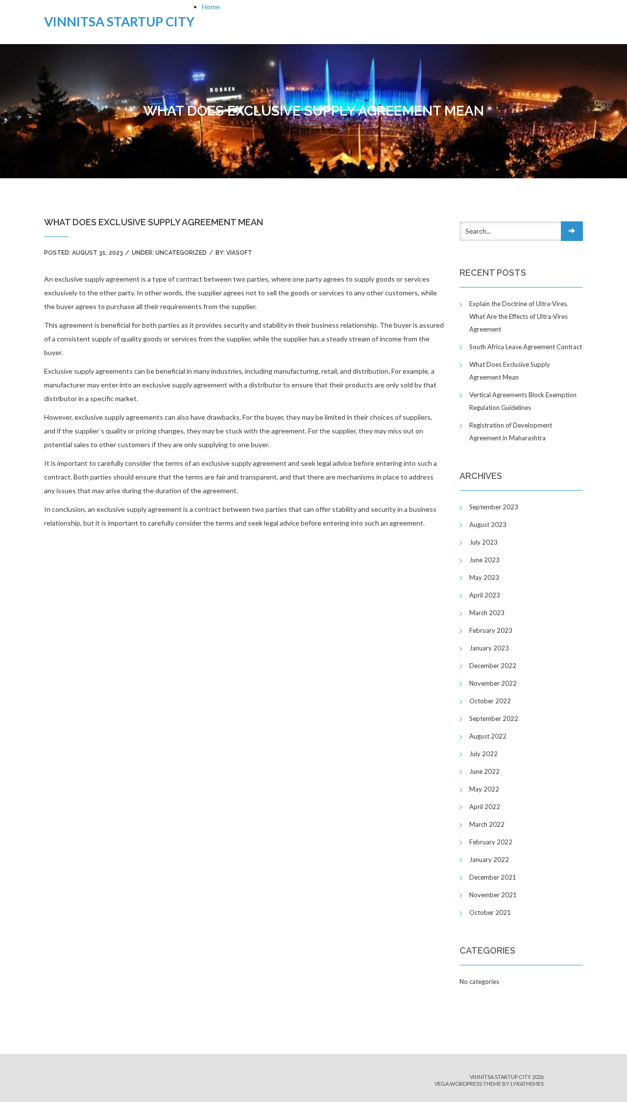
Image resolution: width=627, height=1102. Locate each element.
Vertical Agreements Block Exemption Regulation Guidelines (523, 401)
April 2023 (484, 595)
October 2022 (490, 701)
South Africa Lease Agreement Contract (525, 347)
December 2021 (492, 877)
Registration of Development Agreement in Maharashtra (510, 431)
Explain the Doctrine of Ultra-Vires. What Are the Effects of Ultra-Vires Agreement (518, 316)
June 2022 (484, 771)
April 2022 (484, 807)
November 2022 (493, 683)
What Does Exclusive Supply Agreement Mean (509, 370)
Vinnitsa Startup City (119, 21)
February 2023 (490, 630)
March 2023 (487, 613)
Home (211, 6)
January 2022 (489, 859)
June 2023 (484, 560)
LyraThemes (527, 1083)
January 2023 (489, 648)
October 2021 (490, 912)
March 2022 (487, 824)
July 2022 (483, 754)
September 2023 (493, 507)
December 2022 (492, 666)
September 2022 (493, 718)
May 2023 (484, 577)
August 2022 (487, 736)
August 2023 (487, 524)
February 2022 (490, 842)
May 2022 (484, 789)
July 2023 (483, 542)
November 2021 (493, 895)
